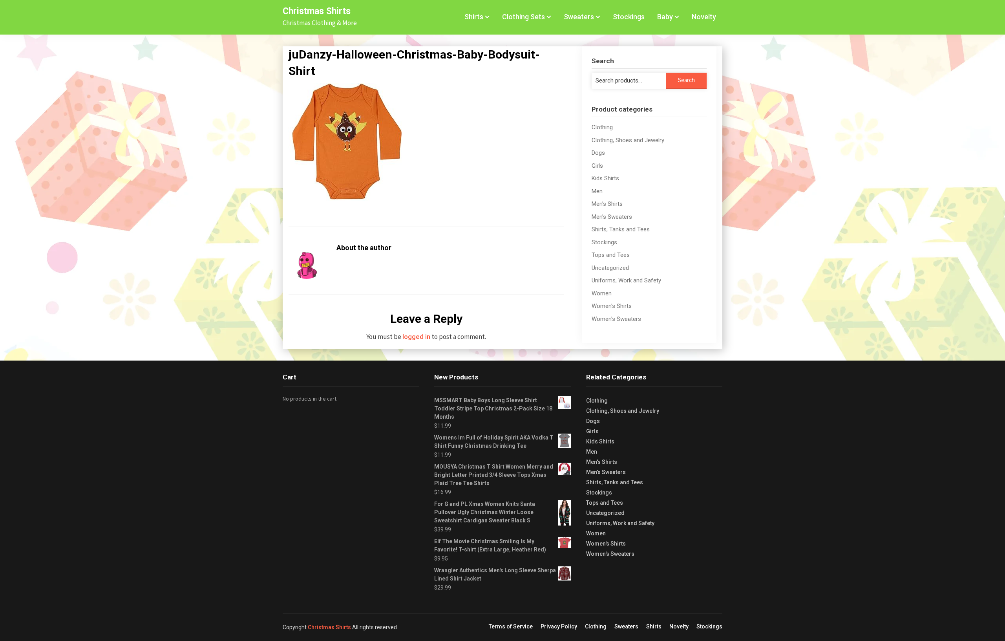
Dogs (598, 152)
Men (597, 191)
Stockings (629, 17)
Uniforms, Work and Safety (626, 280)
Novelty (704, 17)
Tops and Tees (611, 254)
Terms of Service (511, 626)
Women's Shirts (612, 306)
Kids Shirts (605, 178)
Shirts (473, 17)
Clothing (602, 127)
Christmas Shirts (317, 11)
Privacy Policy (559, 626)
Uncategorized (610, 267)
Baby (665, 17)
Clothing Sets (523, 17)
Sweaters (579, 17)
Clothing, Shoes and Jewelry (628, 140)
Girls (597, 165)
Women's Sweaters (616, 318)
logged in (416, 337)
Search (686, 80)
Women (602, 293)
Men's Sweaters (612, 216)
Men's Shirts (607, 203)
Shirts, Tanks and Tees (621, 229)
